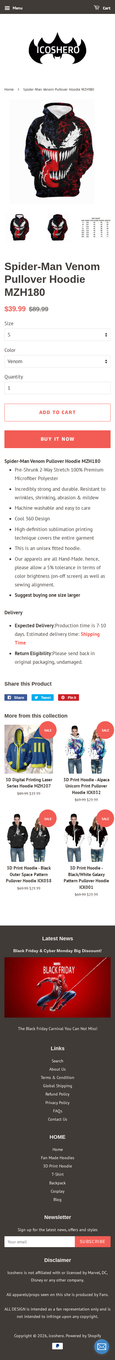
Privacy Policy (57, 1102)
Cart (106, 8)
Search (57, 1061)
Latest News (57, 939)
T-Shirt (58, 1174)
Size (9, 323)
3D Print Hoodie (57, 1166)
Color (10, 350)
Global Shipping (57, 1085)
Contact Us (57, 1119)
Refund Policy (57, 1094)
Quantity (13, 376)
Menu (17, 8)
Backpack (57, 1183)
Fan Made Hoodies (57, 1157)
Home (9, 89)
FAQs (57, 1111)
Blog (57, 1199)
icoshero (56, 1335)
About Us (57, 1069)
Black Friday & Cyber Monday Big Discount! (57, 950)
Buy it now (58, 439)
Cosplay (58, 1191)
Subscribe (93, 1241)
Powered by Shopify (83, 1335)
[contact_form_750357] (101, 1346)
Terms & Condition (57, 1077)
